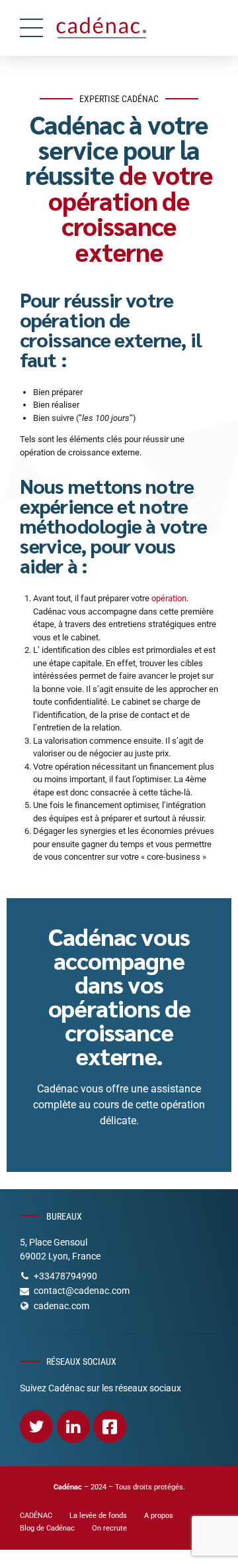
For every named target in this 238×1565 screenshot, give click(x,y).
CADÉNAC (36, 1515)
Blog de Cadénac (47, 1528)
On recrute (109, 1528)
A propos (158, 1515)
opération (168, 598)
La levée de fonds (98, 1515)
